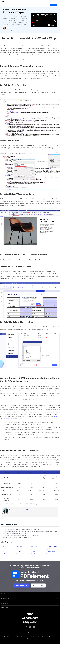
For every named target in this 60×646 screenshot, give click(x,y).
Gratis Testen (21, 585)
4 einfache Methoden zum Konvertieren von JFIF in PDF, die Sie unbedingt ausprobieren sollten (30, 531)
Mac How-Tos (20, 554)
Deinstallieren (30, 638)
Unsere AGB (6, 636)
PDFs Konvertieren (10, 504)
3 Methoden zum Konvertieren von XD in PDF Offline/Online (20, 535)
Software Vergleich (51, 546)
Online (33, 551)
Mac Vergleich (50, 554)
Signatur (48, 549)
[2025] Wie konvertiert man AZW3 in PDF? (15, 533)
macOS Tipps (5, 554)
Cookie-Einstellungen (32, 636)
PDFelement (3, 48)
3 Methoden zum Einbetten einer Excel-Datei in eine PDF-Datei (21, 529)
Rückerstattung (52, 636)
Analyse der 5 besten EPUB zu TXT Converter (16, 537)
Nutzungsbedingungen (43, 636)
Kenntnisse (4, 549)
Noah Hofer (21, 510)
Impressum (23, 636)
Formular (18, 549)
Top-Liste (19, 546)
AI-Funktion (34, 546)
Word (32, 549)
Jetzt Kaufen (38, 585)
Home (2, 504)
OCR (2, 551)
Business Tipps (50, 551)
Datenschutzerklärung (15, 636)
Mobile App (19, 551)
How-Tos (3, 546)
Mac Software (35, 554)
